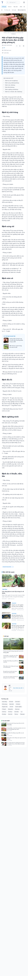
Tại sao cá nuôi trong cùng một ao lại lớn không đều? (15, 724)
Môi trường (4, 704)
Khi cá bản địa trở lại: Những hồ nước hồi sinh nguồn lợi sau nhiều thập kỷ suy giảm (16, 743)
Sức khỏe (17, 711)
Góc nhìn (10, 714)
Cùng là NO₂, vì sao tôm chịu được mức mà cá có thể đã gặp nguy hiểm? (10, 656)
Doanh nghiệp (18, 706)
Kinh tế (11, 706)
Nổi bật (4, 6)
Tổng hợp (22, 714)
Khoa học (17, 709)
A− (17, 45)
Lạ (21, 711)
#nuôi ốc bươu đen (7, 566)
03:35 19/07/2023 (8, 45)
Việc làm (15, 6)
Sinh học (4, 711)
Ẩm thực (10, 711)
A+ (20, 46)
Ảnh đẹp (4, 714)
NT (4, 47)
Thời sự (16, 714)
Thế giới (4, 709)
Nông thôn (10, 709)
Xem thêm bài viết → (18, 688)
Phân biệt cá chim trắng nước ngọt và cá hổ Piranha (10, 666)
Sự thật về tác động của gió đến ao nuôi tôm (10, 661)
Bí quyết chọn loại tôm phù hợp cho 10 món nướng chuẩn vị (10, 672)
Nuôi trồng (4, 701)
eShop (21, 6)
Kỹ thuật (14, 10)
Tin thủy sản (7, 10)
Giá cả (9, 6)
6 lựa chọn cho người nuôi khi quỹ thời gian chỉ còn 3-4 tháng (10, 677)
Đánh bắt (12, 704)
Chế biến (18, 704)
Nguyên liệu (4, 706)
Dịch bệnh (17, 701)
